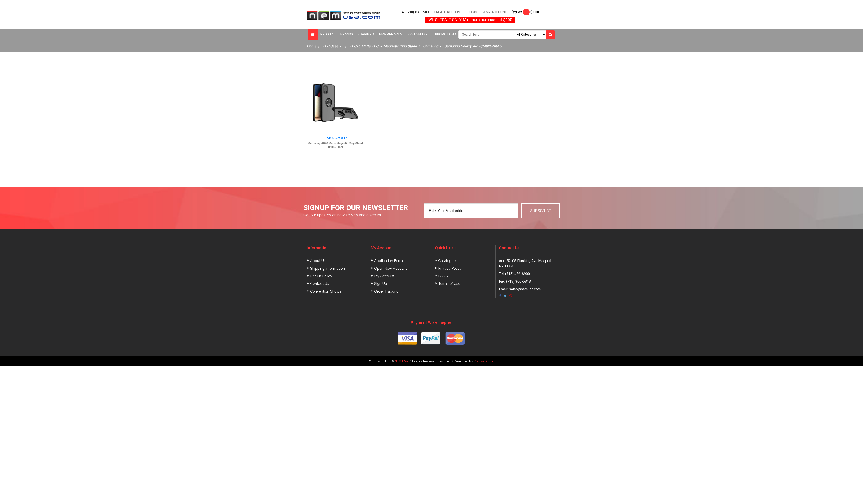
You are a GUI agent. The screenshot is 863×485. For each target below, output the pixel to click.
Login (472, 12)
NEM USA (401, 361)
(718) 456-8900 (417, 12)
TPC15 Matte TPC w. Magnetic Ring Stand (383, 46)
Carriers (366, 34)
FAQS (443, 276)
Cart (527, 12)
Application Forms (389, 261)
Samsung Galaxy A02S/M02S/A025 (473, 46)
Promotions (445, 34)
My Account (496, 12)
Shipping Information (327, 268)
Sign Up (380, 284)
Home (311, 46)
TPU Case (330, 46)
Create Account (448, 12)
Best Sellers (419, 34)
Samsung (430, 46)
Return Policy (321, 276)
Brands (346, 34)
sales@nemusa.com (525, 289)
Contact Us (319, 284)
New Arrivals (390, 34)
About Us (318, 261)
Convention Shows (325, 291)
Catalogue (447, 261)
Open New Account (390, 268)
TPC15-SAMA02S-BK (335, 137)
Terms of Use (449, 284)
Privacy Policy (449, 268)
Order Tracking (386, 291)
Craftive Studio (484, 361)
